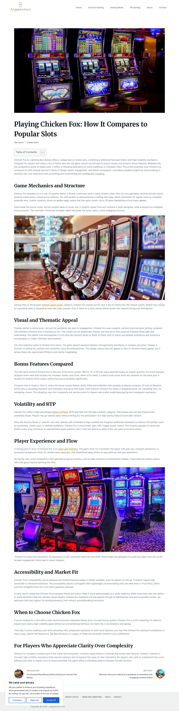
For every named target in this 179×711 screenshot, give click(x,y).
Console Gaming (96, 7)
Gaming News (116, 7)
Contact (163, 7)
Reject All (34, 700)
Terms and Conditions (92, 697)
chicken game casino (52, 305)
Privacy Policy (72, 697)
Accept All (51, 700)
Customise (17, 700)
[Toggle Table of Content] (41, 152)
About (150, 7)
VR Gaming (135, 7)
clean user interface (68, 449)
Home (79, 7)
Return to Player (60, 412)
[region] (34, 692)
